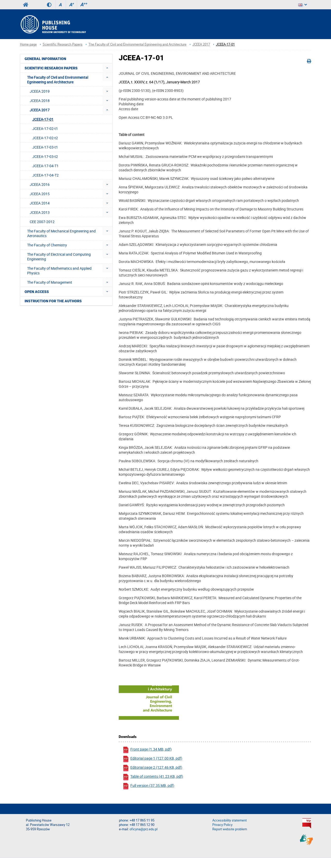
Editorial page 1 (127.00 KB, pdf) (156, 758)
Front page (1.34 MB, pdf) (151, 749)
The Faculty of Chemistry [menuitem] (47, 245)
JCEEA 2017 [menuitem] (40, 109)
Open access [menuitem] (37, 292)
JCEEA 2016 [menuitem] (40, 184)
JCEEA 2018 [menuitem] (40, 100)
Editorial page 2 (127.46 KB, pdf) (156, 767)
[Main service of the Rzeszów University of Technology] (25, 4)
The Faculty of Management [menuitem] (49, 282)
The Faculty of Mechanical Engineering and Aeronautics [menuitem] (61, 233)
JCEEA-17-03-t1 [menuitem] (45, 147)
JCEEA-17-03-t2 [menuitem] (45, 156)
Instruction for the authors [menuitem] (53, 301)
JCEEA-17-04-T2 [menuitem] (45, 175)
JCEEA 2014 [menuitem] (40, 203)
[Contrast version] (51, 4)
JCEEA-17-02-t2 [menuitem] (45, 137)
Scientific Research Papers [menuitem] (51, 68)
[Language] (302, 4)
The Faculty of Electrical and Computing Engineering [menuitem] (59, 256)
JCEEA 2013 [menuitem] (40, 212)
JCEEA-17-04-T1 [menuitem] (45, 165)
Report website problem (229, 829)
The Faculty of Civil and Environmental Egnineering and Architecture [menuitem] (57, 79)
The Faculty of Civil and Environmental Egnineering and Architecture (137, 44)
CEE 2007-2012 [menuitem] (42, 221)
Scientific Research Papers (62, 44)
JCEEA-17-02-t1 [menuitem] (45, 128)
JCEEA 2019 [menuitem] (40, 91)
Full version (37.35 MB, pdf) (152, 785)
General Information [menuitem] (45, 59)
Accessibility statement (229, 820)
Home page (28, 44)
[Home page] (53, 24)
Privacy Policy (222, 825)
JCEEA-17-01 (225, 44)
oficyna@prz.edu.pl (143, 829)
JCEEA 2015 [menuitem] (40, 193)
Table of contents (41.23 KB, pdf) (156, 776)
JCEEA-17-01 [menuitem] (43, 119)
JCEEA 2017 (201, 44)
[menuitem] (107, 68)
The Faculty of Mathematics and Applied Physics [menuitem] (59, 270)
